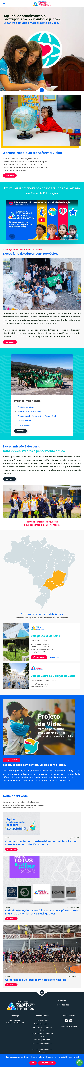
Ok (33, 1063)
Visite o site (53, 657)
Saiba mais (10, 175)
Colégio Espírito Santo (42, 1040)
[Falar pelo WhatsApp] (79, 1062)
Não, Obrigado (47, 1063)
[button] (4, 3)
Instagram (40, 657)
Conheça (20, 431)
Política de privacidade (69, 1026)
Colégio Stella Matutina (42, 1024)
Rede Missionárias (42, 1020)
